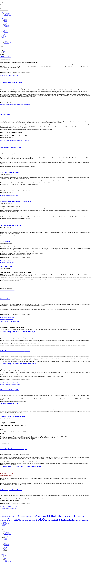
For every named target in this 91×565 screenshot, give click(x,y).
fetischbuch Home (5, 44)
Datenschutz (4, 522)
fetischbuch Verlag (54, 516)
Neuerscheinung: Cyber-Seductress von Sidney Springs (18, 363)
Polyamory (25, 520)
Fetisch (5, 24)
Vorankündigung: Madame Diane (11, 225)
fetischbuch (13, 516)
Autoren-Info (6, 32)
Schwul (33, 516)
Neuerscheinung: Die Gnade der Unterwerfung (15, 201)
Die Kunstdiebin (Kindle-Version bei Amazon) (7, 260)
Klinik (64, 516)
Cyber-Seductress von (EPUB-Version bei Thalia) (10, 384)
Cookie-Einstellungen (5, 523)
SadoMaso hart (6, 30)
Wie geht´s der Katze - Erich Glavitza (12, 416)
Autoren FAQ (6, 33)
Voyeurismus (6, 27)
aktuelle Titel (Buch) (7, 14)
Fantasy (69, 516)
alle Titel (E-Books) (7, 13)
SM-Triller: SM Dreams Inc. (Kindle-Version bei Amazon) (9, 75)
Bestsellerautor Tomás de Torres (10, 147)
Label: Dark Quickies (7, 15)
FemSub (5, 22)
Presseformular (6, 43)
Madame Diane (5, 114)
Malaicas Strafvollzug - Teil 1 (9, 403)
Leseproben (4, 36)
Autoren (28, 516)
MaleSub (5, 23)
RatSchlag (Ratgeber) (7, 535)
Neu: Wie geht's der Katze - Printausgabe (13, 449)
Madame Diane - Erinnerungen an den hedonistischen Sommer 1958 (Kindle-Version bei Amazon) (15, 104)
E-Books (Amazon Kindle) (8, 557)
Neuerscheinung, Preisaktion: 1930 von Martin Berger (17, 332)
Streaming (84, 520)
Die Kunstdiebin (5, 241)
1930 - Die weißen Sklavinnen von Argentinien (15, 351)
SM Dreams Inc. (5, 57)
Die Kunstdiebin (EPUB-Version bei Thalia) (7, 262)
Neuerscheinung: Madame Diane (11, 82)
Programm (3, 12)
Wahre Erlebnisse (6, 26)
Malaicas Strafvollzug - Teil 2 (9, 390)
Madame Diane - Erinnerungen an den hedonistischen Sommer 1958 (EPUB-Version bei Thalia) (14, 105)
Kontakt (3, 525)
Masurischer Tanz (6, 266)
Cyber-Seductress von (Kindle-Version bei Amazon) (10, 382)
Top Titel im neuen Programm (10, 321)
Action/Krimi (6, 28)
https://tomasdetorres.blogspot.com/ (16, 169)
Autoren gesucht (4, 31)
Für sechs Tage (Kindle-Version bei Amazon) (7, 317)
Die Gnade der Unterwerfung (9, 172)
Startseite (3, 11)
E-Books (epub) (6, 38)
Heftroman (77, 520)
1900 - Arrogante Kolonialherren (11, 490)
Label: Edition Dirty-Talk (8, 16)
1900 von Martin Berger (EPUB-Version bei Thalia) (8, 508)
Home (3, 49)
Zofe (20, 520)
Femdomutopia (41, 516)
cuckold (74, 516)
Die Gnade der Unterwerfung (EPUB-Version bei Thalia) (9, 195)
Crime (80, 516)
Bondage (21, 516)
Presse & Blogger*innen (7, 42)
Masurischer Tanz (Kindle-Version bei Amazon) (7, 290)
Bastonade (32, 520)
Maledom (5, 20)
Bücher (5, 39)
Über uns (3, 40)
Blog (3, 35)
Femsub (13, 519)
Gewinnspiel (4, 516)
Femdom (5, 19)
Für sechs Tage (5, 299)
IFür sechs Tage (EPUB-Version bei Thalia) (6, 319)
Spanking (5, 21)
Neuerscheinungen (7, 17)
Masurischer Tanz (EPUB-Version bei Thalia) (7, 291)
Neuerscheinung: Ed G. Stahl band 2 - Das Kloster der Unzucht (20, 466)
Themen (3, 18)
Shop (3, 37)
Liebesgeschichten (7, 546)
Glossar (5, 34)
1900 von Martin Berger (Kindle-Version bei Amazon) (8, 506)
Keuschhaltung (6, 25)
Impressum (4, 524)
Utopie (5, 29)
